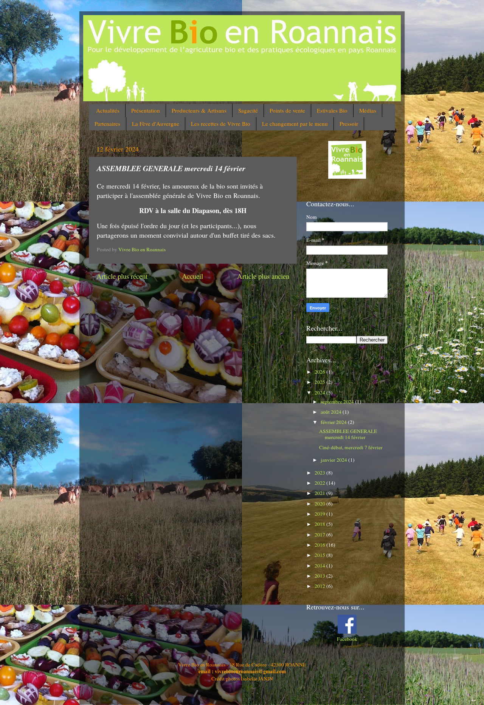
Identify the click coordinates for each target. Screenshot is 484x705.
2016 (320, 544)
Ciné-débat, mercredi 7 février (351, 447)
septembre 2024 (338, 401)
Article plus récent (121, 276)
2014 (320, 565)
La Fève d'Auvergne (155, 123)
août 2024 (332, 411)
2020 (320, 503)
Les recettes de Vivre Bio (220, 123)
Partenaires (107, 123)
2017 (320, 534)
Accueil (192, 276)
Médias (367, 110)
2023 (320, 472)
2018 (320, 524)
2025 (320, 382)
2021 (320, 493)
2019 (320, 513)
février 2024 (334, 422)
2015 (320, 555)
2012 (320, 586)
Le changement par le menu (295, 123)
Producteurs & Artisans (199, 110)
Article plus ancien (263, 276)
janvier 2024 (334, 459)
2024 (320, 392)
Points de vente (287, 110)
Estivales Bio (332, 110)
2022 (320, 482)
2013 (320, 575)
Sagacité (248, 110)
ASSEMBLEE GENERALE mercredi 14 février (348, 434)
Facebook (347, 638)
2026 (320, 371)
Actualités (107, 110)
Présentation (145, 110)
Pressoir (349, 123)
